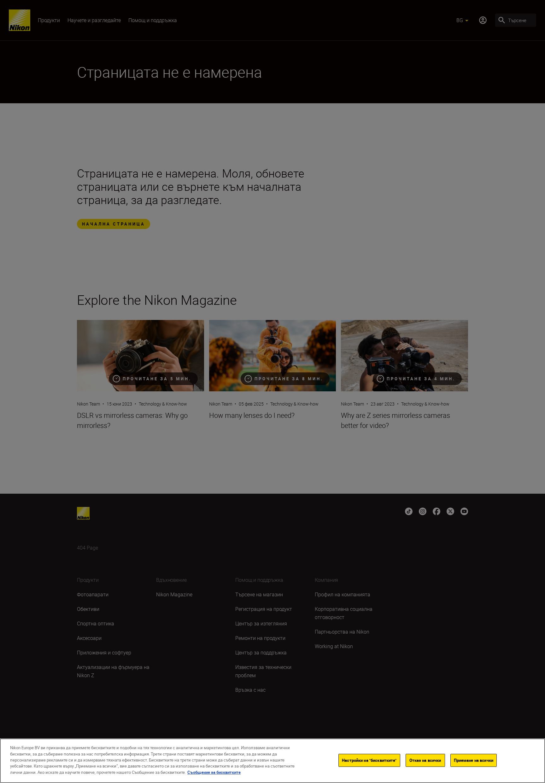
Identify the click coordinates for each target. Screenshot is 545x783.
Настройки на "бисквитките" (369, 760)
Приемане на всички (473, 760)
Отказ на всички (425, 760)
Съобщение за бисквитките (214, 772)
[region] (272, 760)
